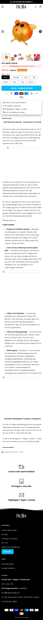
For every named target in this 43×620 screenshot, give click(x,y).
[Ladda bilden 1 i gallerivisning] (6, 57)
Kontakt (5, 534)
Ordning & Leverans (10, 539)
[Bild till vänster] (2, 31)
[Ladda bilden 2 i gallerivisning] (14, 57)
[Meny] (2, 7)
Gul (14, 82)
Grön (6, 82)
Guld (6, 77)
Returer (7, 552)
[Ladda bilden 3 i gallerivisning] (21, 57)
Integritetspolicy (8, 568)
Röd (26, 77)
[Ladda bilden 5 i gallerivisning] (37, 57)
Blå (34, 77)
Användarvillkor (8, 564)
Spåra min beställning (10, 547)
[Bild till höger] (40, 31)
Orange (16, 77)
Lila (22, 82)
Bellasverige (24, 617)
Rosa (31, 82)
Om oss (5, 543)
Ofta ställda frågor (9, 530)
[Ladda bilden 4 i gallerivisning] (29, 57)
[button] (36, 7)
